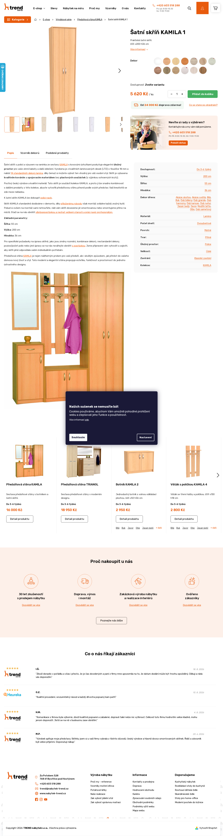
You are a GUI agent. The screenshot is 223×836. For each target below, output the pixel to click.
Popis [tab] (10, 152)
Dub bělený (186, 200)
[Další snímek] (120, 71)
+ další (159, 528)
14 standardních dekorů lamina (27, 173)
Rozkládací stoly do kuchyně (190, 786)
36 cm (208, 190)
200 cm (207, 176)
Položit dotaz (178, 143)
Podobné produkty (57, 152)
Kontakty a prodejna (143, 781)
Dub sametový (203, 209)
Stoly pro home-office (186, 798)
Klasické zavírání (202, 258)
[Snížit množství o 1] (171, 94)
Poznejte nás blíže (111, 620)
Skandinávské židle (184, 794)
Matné (207, 230)
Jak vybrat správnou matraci (105, 802)
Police (208, 244)
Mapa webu (139, 810)
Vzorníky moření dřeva (102, 786)
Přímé (208, 237)
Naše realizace (97, 794)
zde (87, 419)
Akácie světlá (199, 197)
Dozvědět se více (31, 605)
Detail (13, 519)
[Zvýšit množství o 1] (182, 94)
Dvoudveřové (204, 223)
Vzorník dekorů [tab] (29, 152)
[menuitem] (39, 6)
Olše (192, 209)
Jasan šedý (183, 206)
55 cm (208, 183)
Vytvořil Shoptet (208, 828)
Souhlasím (78, 437)
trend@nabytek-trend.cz (54, 788)
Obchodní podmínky (143, 802)
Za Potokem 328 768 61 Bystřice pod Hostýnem (57, 777)
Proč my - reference (101, 781)
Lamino (207, 216)
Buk (177, 200)
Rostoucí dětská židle (186, 790)
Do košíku (203, 94)
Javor (193, 206)
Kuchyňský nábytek (185, 781)
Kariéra (136, 794)
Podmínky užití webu (143, 806)
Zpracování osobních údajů (147, 798)
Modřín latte (204, 206)
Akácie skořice (183, 197)
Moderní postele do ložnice (189, 802)
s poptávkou (78, 245)
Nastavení (145, 437)
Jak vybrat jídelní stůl (101, 798)
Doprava (137, 786)
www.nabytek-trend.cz (53, 793)
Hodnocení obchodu (143, 790)
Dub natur (205, 203)
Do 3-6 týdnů (204, 169)
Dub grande (199, 200)
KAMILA (63, 164)
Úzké (208, 251)
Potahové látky (98, 790)
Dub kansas (193, 203)
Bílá (209, 197)
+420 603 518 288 (168, 5)
